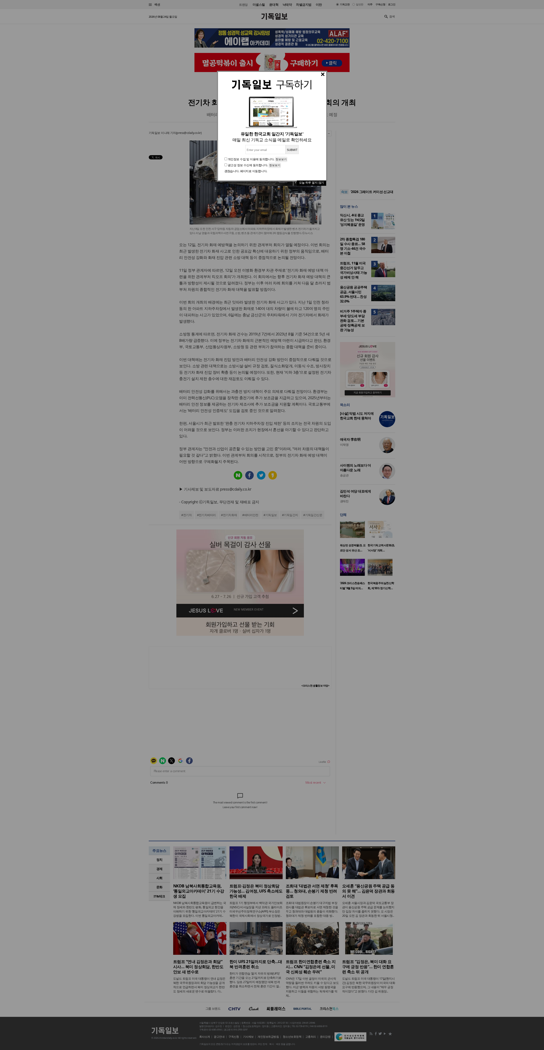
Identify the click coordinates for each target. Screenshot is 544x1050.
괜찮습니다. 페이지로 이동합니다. (245, 171)
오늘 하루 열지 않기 (311, 182)
